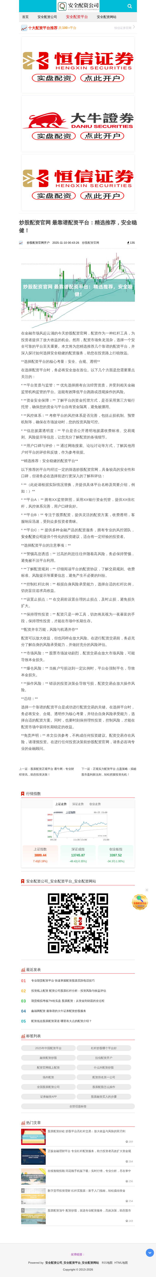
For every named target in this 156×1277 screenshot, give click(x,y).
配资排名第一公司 (103, 1077)
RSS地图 (107, 1262)
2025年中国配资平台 (48, 1048)
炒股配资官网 (90, 242)
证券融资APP (48, 1096)
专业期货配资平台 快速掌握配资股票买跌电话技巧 (63, 980)
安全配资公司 (47, 17)
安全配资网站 (106, 17)
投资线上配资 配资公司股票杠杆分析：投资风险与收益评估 (68, 990)
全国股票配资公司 (48, 1087)
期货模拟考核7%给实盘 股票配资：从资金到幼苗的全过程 (67, 1001)
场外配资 (48, 1077)
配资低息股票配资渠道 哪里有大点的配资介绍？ (61, 1021)
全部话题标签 (78, 1106)
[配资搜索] (130, 6)
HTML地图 (121, 1262)
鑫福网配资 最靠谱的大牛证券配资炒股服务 (58, 1011)
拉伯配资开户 (103, 1058)
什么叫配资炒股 (104, 1067)
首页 (25, 17)
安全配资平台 (77, 16)
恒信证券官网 (122, 28)
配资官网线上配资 (48, 1067)
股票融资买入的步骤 (104, 1096)
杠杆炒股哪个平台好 (104, 1048)
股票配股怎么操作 (103, 1087)
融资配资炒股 (48, 1058)
